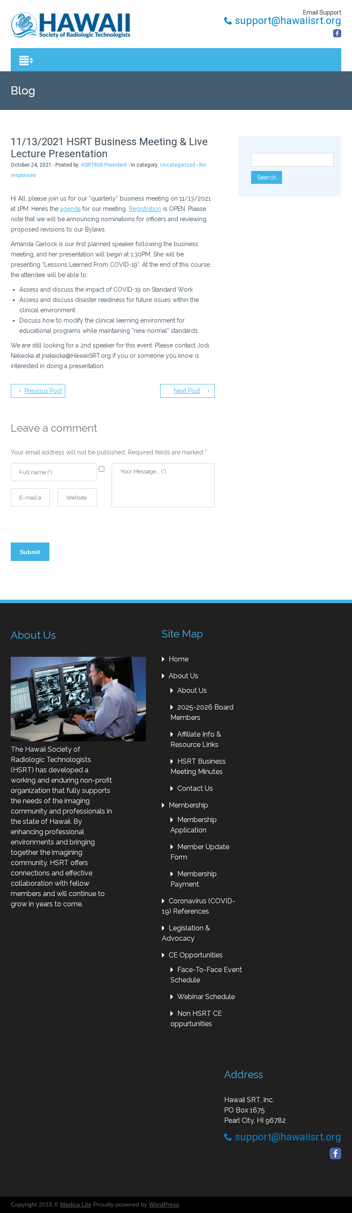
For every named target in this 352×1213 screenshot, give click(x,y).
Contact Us (195, 788)
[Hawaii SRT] (70, 25)
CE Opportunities (196, 955)
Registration (145, 208)
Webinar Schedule (206, 997)
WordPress (164, 1204)
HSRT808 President (104, 165)
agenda (70, 208)
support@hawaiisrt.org (286, 20)
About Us (183, 676)
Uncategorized (177, 165)
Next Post (187, 390)
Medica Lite (75, 1204)
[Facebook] (337, 33)
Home (178, 659)
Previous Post (43, 390)
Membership (188, 805)
